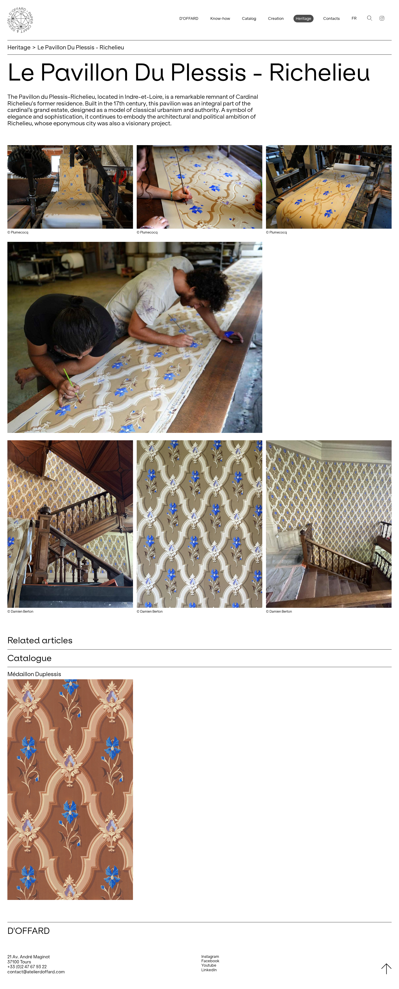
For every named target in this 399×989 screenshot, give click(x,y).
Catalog (249, 18)
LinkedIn (209, 970)
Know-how (220, 18)
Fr (354, 18)
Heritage (303, 18)
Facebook (210, 961)
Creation (276, 18)
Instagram (210, 956)
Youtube (208, 965)
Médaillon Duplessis (34, 674)
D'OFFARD (188, 18)
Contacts (331, 18)
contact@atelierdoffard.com (36, 971)
